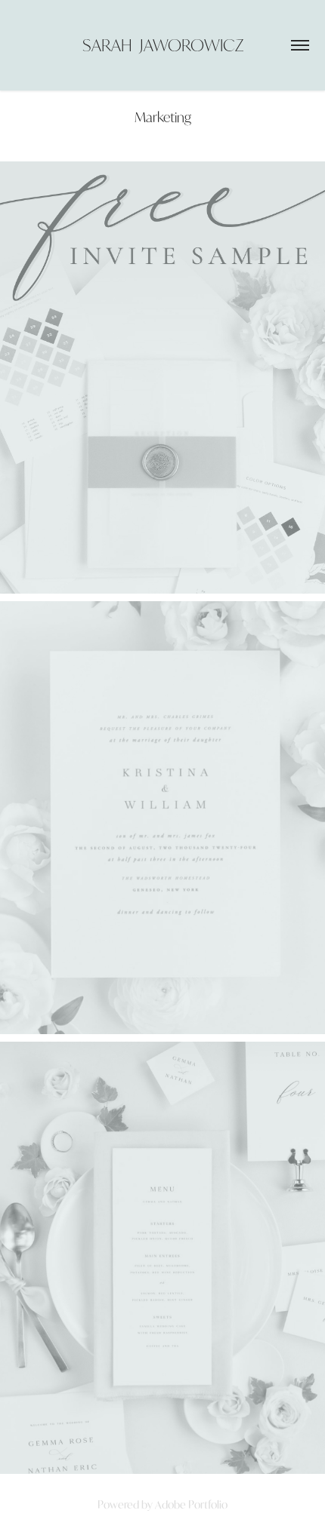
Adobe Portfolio (191, 1504)
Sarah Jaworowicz (162, 45)
